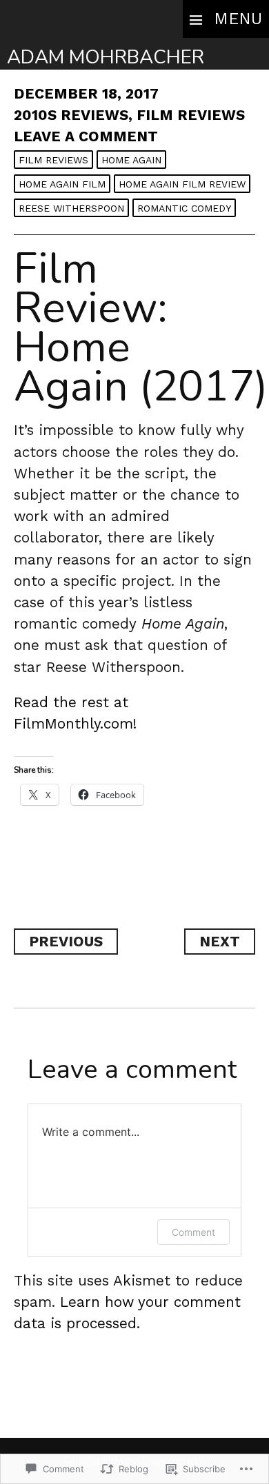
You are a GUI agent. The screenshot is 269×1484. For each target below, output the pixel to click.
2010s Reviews (71, 115)
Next (219, 941)
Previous (66, 941)
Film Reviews (191, 115)
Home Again (131, 159)
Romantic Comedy (184, 208)
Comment (193, 1232)
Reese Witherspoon (71, 208)
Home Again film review (182, 184)
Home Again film (62, 184)
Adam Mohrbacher (105, 57)
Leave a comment (86, 136)
